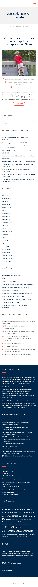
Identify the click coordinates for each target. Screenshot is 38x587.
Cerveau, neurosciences (9, 281)
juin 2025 (5, 201)
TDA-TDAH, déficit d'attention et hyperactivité (16, 299)
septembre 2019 (7, 234)
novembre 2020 (7, 219)
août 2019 (5, 237)
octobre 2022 (6, 207)
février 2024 (6, 204)
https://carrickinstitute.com (10, 494)
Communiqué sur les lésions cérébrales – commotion (18, 156)
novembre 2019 (7, 231)
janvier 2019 (6, 252)
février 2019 (6, 249)
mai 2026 (5, 195)
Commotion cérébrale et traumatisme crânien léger (17, 284)
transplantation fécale (16, 79)
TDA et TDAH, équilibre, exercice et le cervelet (16, 151)
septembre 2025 (7, 198)
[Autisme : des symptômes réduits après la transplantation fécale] (19, 63)
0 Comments (23, 87)
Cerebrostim (21, 584)
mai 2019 (5, 240)
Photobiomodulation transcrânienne (13, 296)
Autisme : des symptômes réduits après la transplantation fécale (19, 41)
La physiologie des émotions (10, 143)
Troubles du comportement (10, 302)
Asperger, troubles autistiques (15, 82)
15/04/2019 (19, 34)
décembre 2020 (7, 216)
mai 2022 (5, 210)
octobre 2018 (6, 261)
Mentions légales (7, 570)
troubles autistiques (28, 79)
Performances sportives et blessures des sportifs (17, 293)
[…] (33, 99)
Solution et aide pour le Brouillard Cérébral (15, 161)
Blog (3, 278)
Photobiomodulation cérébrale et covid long (15, 169)
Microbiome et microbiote (10, 290)
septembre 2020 (7, 222)
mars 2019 (5, 246)
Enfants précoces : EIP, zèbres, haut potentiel (15, 287)
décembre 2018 (7, 255)
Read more (19, 103)
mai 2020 (5, 228)
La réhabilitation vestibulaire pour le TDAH (15, 137)
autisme (7, 79)
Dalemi (14, 87)
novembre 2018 (7, 258)
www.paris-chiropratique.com (11, 486)
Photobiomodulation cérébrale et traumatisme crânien (18, 174)
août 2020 (5, 225)
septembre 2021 (7, 213)
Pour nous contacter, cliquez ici (11, 479)
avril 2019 (5, 243)
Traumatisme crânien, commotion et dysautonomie (17, 164)
